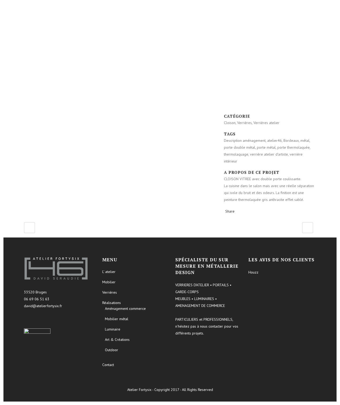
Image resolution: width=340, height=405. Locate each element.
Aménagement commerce (125, 308)
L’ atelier (109, 271)
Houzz (253, 272)
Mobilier (109, 282)
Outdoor (111, 349)
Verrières (109, 292)
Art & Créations (117, 339)
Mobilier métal (116, 318)
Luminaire (112, 329)
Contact (108, 364)
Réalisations (111, 302)
